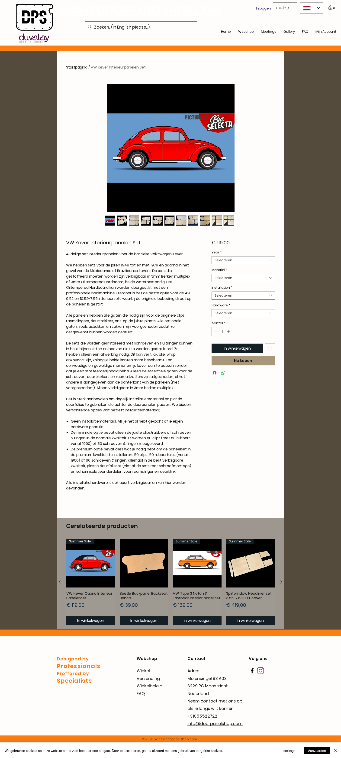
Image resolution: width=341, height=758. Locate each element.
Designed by (73, 659)
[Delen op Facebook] (214, 373)
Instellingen (289, 750)
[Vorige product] (59, 582)
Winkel (143, 671)
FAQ (141, 693)
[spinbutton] (222, 331)
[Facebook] (252, 670)
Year (217, 252)
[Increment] (229, 331)
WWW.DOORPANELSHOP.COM (140, 10)
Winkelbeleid (149, 686)
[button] (285, 7)
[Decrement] (215, 331)
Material (220, 270)
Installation (222, 288)
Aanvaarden (317, 750)
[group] (170, 582)
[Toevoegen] (270, 348)
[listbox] (285, 7)
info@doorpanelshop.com (215, 723)
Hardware (221, 305)
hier (168, 482)
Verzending (148, 678)
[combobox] (243, 260)
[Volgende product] (281, 582)
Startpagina (76, 67)
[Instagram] (260, 670)
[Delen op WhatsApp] (223, 373)
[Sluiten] (335, 750)
